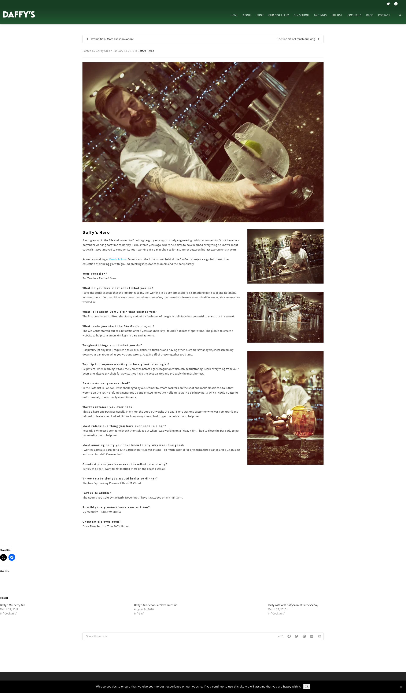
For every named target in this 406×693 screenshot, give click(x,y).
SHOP (259, 15)
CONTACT (384, 15)
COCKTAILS (354, 15)
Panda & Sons (117, 259)
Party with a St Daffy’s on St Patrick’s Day (293, 605)
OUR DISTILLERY (278, 15)
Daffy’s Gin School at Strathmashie (155, 605)
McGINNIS (320, 15)
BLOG (369, 15)
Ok (307, 686)
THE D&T (337, 15)
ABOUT (247, 15)
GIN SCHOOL (301, 15)
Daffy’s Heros (146, 51)
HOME (234, 15)
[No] (401, 687)
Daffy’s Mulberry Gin (12, 605)
